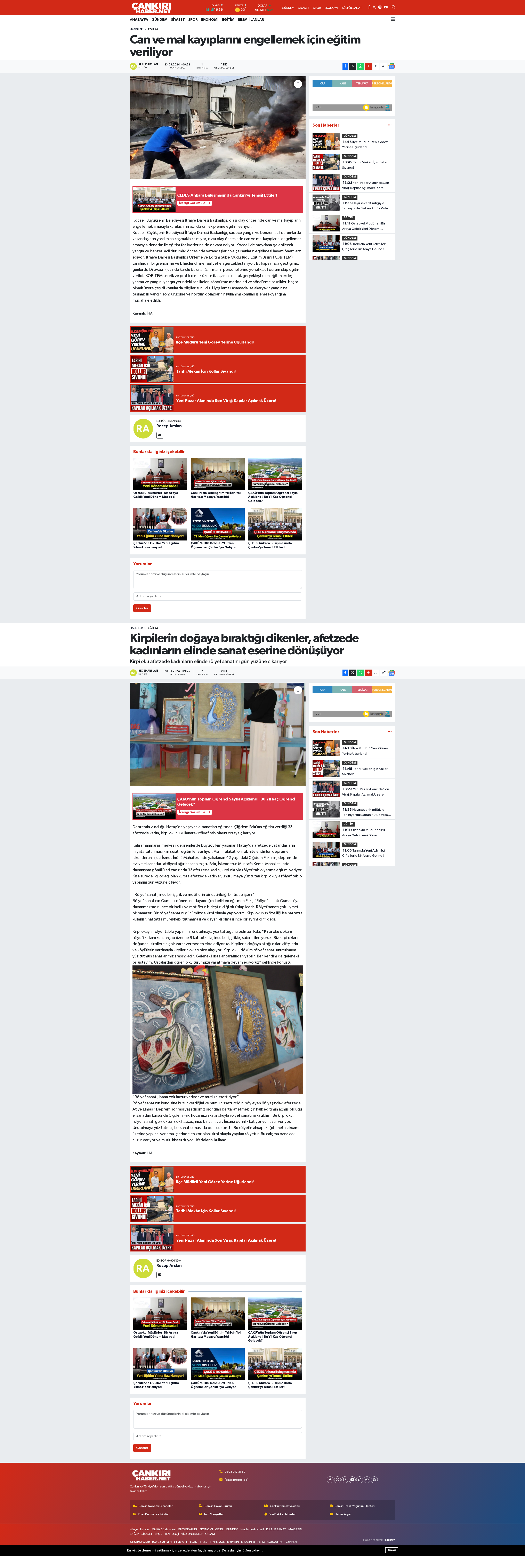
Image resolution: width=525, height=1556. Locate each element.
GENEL (219, 1529)
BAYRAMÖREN (162, 1542)
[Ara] (393, 7)
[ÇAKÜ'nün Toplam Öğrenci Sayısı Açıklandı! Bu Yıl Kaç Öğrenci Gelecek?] (275, 474)
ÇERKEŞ (179, 1542)
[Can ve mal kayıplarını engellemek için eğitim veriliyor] (218, 127)
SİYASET (178, 20)
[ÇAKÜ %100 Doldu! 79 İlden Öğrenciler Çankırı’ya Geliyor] (218, 524)
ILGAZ (204, 1542)
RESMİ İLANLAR (251, 20)
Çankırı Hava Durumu (218, 1506)
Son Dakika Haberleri (282, 1514)
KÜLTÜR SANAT (276, 1529)
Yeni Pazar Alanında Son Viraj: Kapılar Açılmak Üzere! (365, 185)
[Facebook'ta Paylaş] (345, 66)
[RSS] (374, 1479)
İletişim (145, 1529)
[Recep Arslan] (143, 428)
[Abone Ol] (391, 66)
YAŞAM (210, 1533)
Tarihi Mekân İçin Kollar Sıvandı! (365, 164)
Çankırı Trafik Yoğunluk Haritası (354, 1506)
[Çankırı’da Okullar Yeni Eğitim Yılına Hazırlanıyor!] (160, 524)
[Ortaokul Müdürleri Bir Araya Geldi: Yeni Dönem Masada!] (160, 474)
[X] (337, 1479)
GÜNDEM (160, 20)
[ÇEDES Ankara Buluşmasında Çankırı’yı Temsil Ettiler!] (275, 524)
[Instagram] (344, 1479)
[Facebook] (330, 1479)
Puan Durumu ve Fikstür (153, 1514)
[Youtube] (352, 1479)
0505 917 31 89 (235, 1471)
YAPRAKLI (292, 1542)
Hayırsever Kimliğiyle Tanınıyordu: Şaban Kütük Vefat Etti (365, 206)
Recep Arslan (169, 426)
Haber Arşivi (343, 1514)
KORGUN (233, 1542)
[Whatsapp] (367, 1479)
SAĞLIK (134, 1533)
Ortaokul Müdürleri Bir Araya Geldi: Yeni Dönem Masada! (363, 226)
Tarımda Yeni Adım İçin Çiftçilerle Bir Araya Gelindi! (364, 246)
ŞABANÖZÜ (275, 1542)
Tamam (392, 1550)
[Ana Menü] (393, 19)
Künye (134, 1529)
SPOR (193, 20)
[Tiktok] (359, 1479)
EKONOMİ (209, 20)
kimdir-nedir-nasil (252, 1529)
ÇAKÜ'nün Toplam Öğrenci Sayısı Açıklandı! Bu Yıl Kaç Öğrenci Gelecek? (273, 496)
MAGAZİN (295, 1529)
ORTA (261, 1542)
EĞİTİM (228, 20)
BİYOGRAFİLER (187, 1529)
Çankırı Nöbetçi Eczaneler (155, 1506)
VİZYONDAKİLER (192, 1533)
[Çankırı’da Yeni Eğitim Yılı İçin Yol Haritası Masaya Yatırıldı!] (218, 474)
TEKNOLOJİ (171, 1533)
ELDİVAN (191, 1542)
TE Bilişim (389, 1539)
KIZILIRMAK (217, 1542)
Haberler (136, 29)
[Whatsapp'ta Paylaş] (360, 66)
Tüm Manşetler (214, 1514)
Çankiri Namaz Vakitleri (285, 1506)
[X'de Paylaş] (352, 66)
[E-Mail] (159, 435)
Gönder (142, 608)
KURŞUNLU (248, 1542)
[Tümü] (390, 125)
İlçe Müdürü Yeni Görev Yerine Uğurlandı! (365, 144)
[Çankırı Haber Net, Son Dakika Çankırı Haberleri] (151, 7)
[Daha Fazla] (368, 66)
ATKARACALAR (140, 1542)
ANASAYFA (139, 20)
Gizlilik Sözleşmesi (164, 1529)
